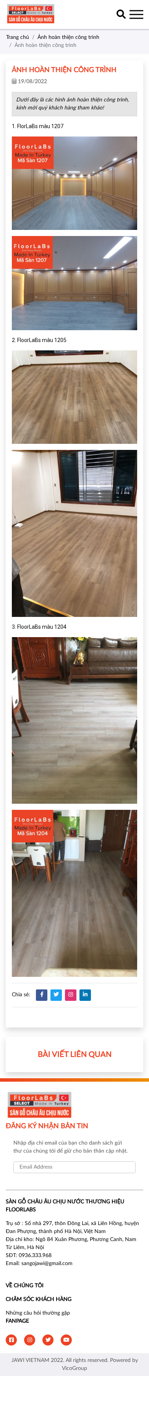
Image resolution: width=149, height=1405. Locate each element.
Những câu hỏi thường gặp (38, 1313)
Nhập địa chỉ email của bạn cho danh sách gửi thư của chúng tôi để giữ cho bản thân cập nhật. (70, 1147)
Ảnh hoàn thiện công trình (68, 37)
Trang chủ (17, 37)
